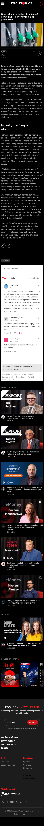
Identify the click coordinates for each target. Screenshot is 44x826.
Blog (4, 748)
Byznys (6, 261)
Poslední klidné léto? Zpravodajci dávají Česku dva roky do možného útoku (24, 644)
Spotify (26, 762)
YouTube (27, 765)
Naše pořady (9, 737)
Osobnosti (8, 744)
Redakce (5, 762)
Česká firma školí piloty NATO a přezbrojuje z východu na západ (20, 417)
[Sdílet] (40, 54)
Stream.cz (27, 768)
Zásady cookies (8, 765)
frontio (27, 814)
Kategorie (8, 741)
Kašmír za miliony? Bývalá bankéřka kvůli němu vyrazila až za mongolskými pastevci (25, 527)
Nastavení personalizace (29, 777)
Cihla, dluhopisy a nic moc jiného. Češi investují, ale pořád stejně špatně (23, 602)
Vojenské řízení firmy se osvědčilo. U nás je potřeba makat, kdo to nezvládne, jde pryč (24, 490)
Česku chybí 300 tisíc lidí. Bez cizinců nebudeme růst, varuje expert (23, 453)
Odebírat (32, 722)
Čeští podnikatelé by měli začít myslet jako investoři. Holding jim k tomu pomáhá (23, 565)
